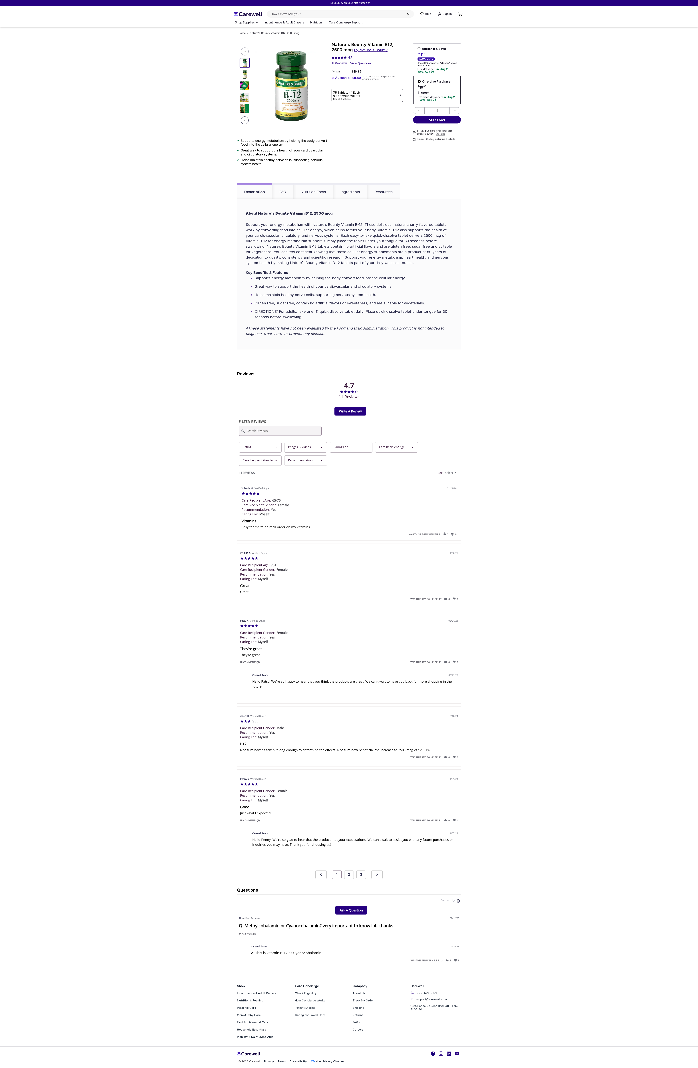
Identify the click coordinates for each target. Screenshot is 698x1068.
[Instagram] (441, 1054)
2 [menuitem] (349, 874)
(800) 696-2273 (427, 993)
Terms (282, 1061)
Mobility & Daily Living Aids (255, 1037)
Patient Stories (305, 1007)
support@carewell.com (431, 999)
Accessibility (298, 1061)
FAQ (282, 192)
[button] (444, 534)
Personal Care (246, 1007)
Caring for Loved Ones (310, 1015)
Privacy (269, 1061)
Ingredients (350, 192)
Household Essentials (251, 1029)
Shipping (358, 1007)
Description (254, 192)
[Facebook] (433, 1054)
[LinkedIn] (449, 1054)
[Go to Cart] (460, 14)
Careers (358, 1029)
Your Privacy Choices (330, 1061)
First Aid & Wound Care (252, 1022)
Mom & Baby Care (249, 1015)
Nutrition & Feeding (250, 1000)
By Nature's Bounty (371, 50)
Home (242, 33)
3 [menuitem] (361, 874)
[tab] (350, 411)
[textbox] (458, 474)
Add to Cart (437, 119)
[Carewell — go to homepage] (248, 14)
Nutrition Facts (313, 192)
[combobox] (260, 447)
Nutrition (316, 22)
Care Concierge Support (345, 22)
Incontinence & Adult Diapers (284, 22)
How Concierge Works (310, 1000)
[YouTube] (457, 1054)
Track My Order (363, 1000)
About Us (359, 993)
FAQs (356, 1022)
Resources (383, 192)
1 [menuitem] (337, 874)
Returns (358, 1015)
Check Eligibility (305, 993)
